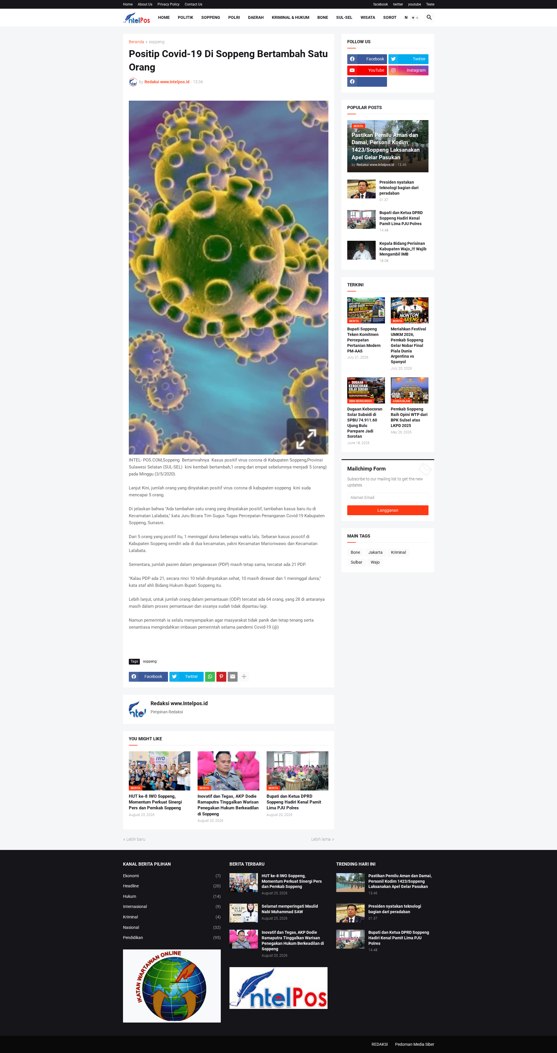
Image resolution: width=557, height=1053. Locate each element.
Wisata (368, 17)
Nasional (172, 927)
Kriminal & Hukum (290, 17)
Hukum (172, 896)
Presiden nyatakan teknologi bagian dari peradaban (399, 188)
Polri (234, 17)
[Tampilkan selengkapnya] (244, 677)
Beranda (136, 42)
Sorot (390, 17)
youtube (414, 4)
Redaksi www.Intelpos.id (179, 703)
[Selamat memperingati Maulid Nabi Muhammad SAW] (243, 913)
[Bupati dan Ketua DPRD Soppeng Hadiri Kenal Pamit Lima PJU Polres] (361, 219)
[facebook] (367, 82)
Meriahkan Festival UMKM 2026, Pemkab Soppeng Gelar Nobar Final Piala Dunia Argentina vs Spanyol (408, 345)
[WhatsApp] (210, 677)
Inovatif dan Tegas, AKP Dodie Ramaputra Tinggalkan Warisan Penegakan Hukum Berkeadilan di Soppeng (228, 805)
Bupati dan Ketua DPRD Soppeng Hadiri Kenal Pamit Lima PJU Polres (294, 802)
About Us (145, 4)
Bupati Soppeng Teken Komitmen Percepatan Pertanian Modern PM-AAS (364, 340)
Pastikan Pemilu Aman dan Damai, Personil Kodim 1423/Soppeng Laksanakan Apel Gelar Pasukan (400, 881)
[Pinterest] (221, 677)
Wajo (375, 562)
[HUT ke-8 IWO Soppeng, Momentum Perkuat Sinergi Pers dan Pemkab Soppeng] (243, 882)
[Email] (233, 677)
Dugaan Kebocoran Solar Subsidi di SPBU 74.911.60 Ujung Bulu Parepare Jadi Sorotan (364, 423)
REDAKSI (380, 1044)
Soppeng (210, 17)
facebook (380, 4)
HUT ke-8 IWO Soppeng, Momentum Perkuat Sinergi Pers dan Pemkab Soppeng (155, 802)
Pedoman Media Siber (414, 1044)
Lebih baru (135, 839)
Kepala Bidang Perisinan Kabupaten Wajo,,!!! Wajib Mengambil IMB (402, 249)
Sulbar (356, 562)
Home (128, 4)
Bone (322, 17)
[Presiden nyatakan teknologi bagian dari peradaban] (361, 189)
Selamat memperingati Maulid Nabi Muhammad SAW (290, 909)
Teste (430, 4)
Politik (185, 17)
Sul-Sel (344, 17)
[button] (415, 18)
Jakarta (375, 552)
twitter (398, 4)
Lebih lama (321, 839)
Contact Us (193, 4)
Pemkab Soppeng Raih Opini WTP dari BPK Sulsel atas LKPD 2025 (409, 417)
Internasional (172, 906)
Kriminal (398, 552)
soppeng (156, 42)
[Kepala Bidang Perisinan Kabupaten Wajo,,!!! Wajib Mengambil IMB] (361, 250)
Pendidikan (172, 937)
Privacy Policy (169, 4)
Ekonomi (172, 875)
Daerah (256, 17)
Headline (172, 886)
